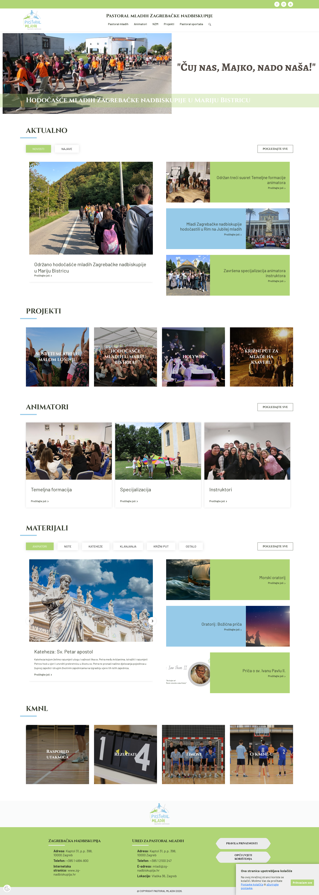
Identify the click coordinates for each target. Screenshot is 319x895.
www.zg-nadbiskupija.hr (66, 872)
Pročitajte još (42, 275)
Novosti (38, 149)
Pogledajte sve (275, 149)
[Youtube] (290, 4)
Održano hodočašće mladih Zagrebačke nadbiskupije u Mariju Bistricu (90, 267)
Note (67, 546)
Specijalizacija (135, 489)
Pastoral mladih (118, 24)
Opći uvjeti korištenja (243, 857)
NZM (155, 24)
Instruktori (220, 489)
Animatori (140, 24)
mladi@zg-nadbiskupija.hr (152, 868)
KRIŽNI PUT (161, 546)
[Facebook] (276, 4)
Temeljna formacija (51, 489)
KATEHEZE (96, 546)
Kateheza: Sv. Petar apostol (63, 651)
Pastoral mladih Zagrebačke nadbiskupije (159, 16)
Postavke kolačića (252, 884)
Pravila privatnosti (242, 843)
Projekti (169, 24)
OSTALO (191, 546)
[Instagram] (283, 4)
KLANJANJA (128, 546)
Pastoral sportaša (191, 24)
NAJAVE (66, 149)
